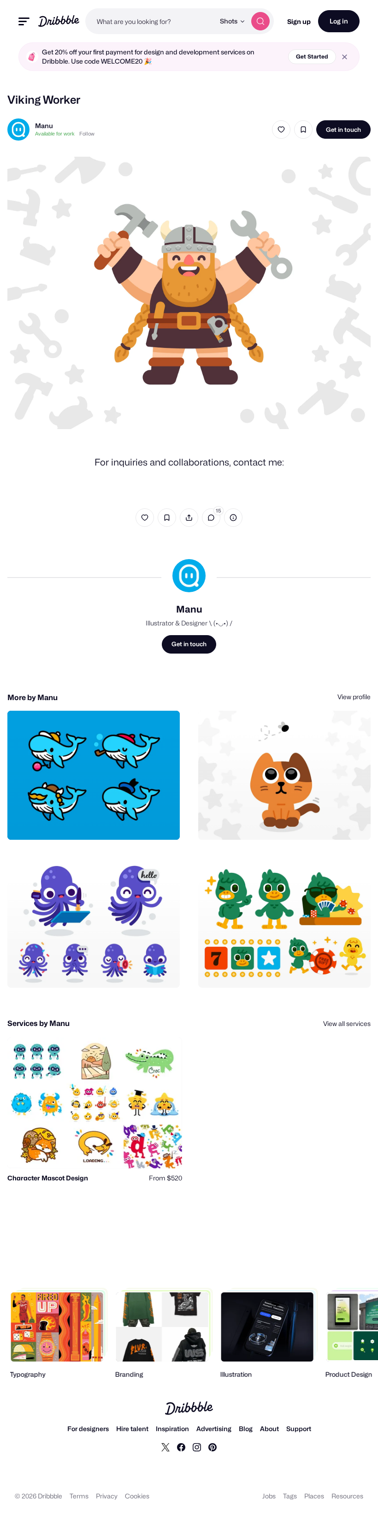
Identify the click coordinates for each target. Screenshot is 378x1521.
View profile (354, 697)
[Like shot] (281, 129)
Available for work (55, 133)
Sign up (299, 21)
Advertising (213, 1429)
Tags (290, 1496)
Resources (347, 1496)
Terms (79, 1496)
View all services (347, 1023)
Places (314, 1496)
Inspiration (172, 1429)
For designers (88, 1429)
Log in (339, 21)
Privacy (107, 1496)
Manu (44, 126)
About (269, 1429)
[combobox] (150, 21)
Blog (246, 1429)
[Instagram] (197, 1447)
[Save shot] (303, 129)
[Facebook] (181, 1447)
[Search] (260, 21)
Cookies (137, 1496)
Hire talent (132, 1429)
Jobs (269, 1496)
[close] (344, 57)
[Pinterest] (212, 1447)
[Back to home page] (58, 21)
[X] (165, 1447)
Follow (86, 133)
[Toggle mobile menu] (24, 21)
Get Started (312, 56)
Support (298, 1429)
